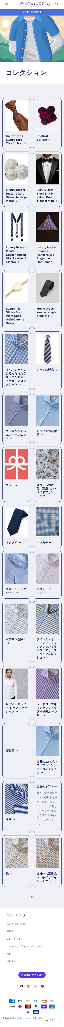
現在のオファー (47, 786)
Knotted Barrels (42, 138)
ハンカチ (42, 542)
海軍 (9, 819)
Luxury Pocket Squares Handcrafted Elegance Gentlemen (47, 255)
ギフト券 (11, 484)
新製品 (10, 750)
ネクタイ (11, 542)
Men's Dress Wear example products (46, 312)
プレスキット (14, 939)
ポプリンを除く (16, 639)
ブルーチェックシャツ (16, 590)
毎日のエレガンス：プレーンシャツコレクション (47, 767)
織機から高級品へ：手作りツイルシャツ (47, 877)
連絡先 (10, 931)
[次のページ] (40, 897)
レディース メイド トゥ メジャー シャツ (16, 708)
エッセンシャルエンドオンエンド (16, 434)
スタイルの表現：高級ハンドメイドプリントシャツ (47, 490)
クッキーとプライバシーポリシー (25, 946)
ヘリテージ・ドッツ (47, 590)
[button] (6, 4)
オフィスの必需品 (47, 432)
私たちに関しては (16, 924)
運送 (9, 954)
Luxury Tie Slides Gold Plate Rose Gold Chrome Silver (15, 316)
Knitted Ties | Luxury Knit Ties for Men (15, 140)
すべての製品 (45, 369)
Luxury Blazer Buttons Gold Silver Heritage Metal (16, 195)
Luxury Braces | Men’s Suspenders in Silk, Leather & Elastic (16, 255)
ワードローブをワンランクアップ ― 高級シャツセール (47, 710)
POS (34, 1018)
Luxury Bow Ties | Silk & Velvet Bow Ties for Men (45, 195)
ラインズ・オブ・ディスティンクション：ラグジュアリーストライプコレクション (47, 648)
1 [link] (23, 897)
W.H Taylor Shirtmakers (20, 1018)
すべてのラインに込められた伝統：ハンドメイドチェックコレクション (16, 377)
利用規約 (11, 961)
